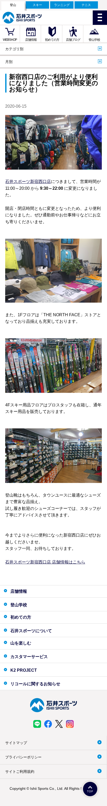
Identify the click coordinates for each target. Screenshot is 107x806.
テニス (86, 5)
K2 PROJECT (23, 670)
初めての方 (52, 40)
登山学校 (94, 40)
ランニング (62, 5)
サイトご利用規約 (19, 771)
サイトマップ (16, 743)
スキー (37, 5)
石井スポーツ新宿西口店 (28, 181)
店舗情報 (31, 40)
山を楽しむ (20, 643)
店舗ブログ (73, 40)
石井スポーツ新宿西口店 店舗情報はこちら (45, 562)
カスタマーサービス (29, 656)
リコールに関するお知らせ (35, 684)
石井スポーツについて (31, 631)
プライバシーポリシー (23, 757)
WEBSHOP (10, 40)
